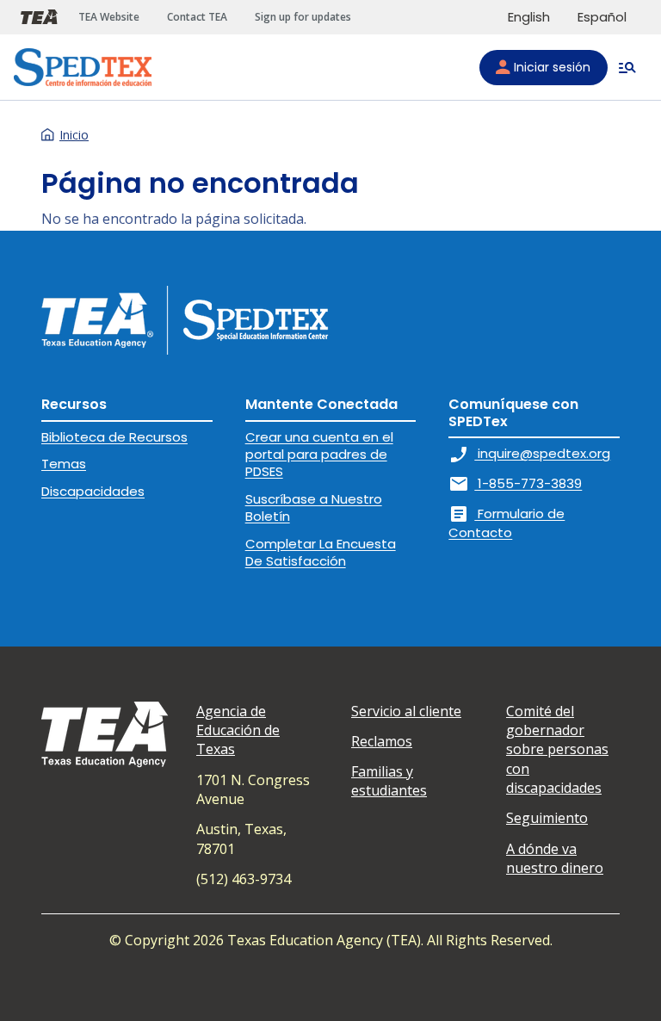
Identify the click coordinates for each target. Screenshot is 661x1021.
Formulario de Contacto (506, 522)
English (529, 17)
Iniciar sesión (552, 67)
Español (602, 17)
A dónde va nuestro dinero (554, 858)
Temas (63, 464)
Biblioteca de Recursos (114, 437)
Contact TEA (197, 16)
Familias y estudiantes (389, 781)
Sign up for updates (303, 16)
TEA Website (108, 16)
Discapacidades (93, 491)
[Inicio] (82, 67)
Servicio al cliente (406, 711)
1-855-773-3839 (515, 483)
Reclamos (381, 741)
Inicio (74, 135)
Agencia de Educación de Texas (238, 730)
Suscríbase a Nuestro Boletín (313, 507)
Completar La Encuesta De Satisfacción (320, 552)
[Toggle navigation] (627, 67)
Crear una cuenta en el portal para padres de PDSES (319, 454)
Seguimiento (547, 817)
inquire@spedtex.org (529, 453)
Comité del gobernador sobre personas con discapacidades (557, 750)
